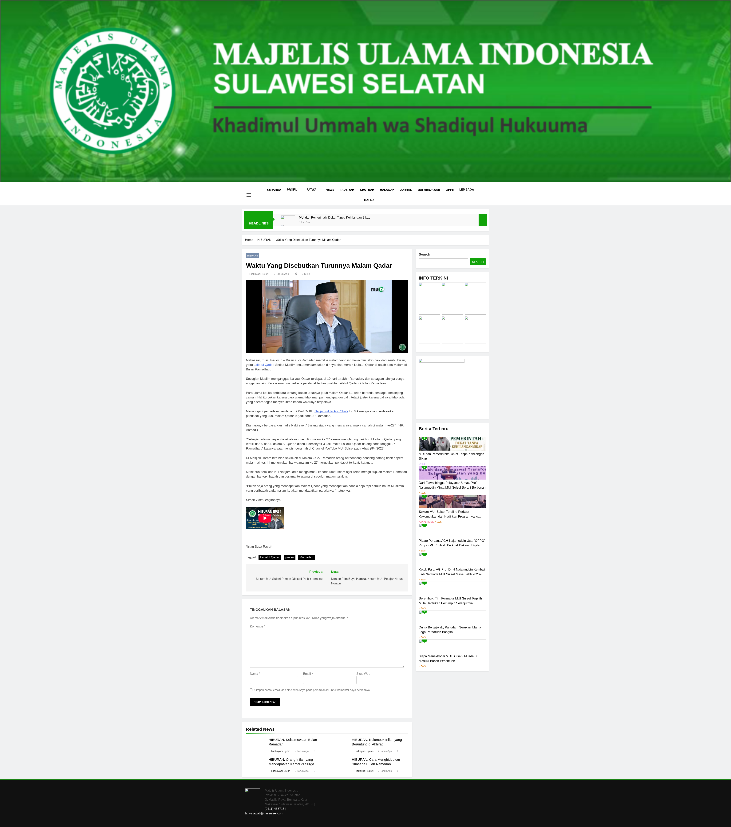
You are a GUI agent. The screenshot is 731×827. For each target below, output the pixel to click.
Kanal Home (426, 522)
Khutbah (367, 189)
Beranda (274, 189)
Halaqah (387, 189)
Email (308, 673)
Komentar (257, 626)
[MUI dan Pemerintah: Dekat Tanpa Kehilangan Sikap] (288, 222)
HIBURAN (252, 255)
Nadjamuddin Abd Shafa (331, 411)
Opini (450, 189)
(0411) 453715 (274, 808)
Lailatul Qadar (263, 365)
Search (424, 254)
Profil (292, 189)
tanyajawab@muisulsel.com (264, 813)
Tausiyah (347, 189)
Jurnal (406, 189)
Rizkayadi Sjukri (258, 273)
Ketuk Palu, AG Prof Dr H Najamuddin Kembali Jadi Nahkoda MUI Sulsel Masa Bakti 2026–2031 (452, 574)
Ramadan (306, 557)
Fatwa (311, 189)
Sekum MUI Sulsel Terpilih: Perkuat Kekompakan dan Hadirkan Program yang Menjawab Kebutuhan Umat (448, 516)
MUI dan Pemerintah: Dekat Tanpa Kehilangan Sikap (334, 217)
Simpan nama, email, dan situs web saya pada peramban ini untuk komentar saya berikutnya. (312, 690)
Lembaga (466, 189)
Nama (255, 673)
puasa (289, 557)
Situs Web (363, 673)
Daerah (370, 200)
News (330, 189)
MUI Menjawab (428, 189)
